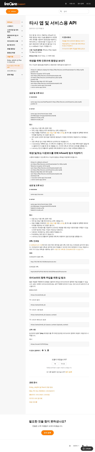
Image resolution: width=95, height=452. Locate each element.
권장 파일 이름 (51, 133)
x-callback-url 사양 (35, 245)
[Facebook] (42, 350)
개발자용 (10, 56)
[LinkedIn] (48, 350)
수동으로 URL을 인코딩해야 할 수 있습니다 (68, 249)
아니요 (63, 363)
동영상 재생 (11, 53)
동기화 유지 (11, 45)
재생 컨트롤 (33, 402)
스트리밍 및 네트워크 (12, 31)
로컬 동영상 (11, 49)
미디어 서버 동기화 (35, 398)
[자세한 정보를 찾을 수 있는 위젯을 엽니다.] (87, 448)
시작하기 (10, 26)
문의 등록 (81, 3)
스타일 (62, 133)
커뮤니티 (72, 3)
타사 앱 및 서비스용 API (13, 66)
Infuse (9, 22)
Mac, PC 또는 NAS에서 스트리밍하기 (41, 391)
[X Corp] (45, 350)
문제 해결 (10, 75)
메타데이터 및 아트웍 (12, 36)
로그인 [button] (88, 3)
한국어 (75, 446)
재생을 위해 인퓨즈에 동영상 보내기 (73, 41)
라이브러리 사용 (12, 41)
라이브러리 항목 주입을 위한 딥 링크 (73, 49)
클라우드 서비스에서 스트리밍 (39, 395)
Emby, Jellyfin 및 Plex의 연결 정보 (41, 387)
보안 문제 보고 (11, 71)
